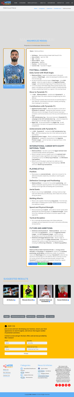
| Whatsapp (43, 264)
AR (72, 2)
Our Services (51, 2)
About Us (43, 2)
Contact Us (60, 2)
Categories (22, 2)
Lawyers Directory (28, 375)
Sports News (44, 368)
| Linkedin (57, 264)
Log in (67, 2)
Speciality (29, 341)
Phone (6, 347)
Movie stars (40, 316)
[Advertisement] (37, 22)
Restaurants (29, 377)
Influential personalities (18, 316)
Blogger (6, 316)
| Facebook (33, 264)
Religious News (45, 373)
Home (15, 2)
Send (26, 353)
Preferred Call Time (32, 347)
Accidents (48, 371)
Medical (27, 372)
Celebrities (49, 8)
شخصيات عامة (50, 316)
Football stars (57, 8)
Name (6, 341)
